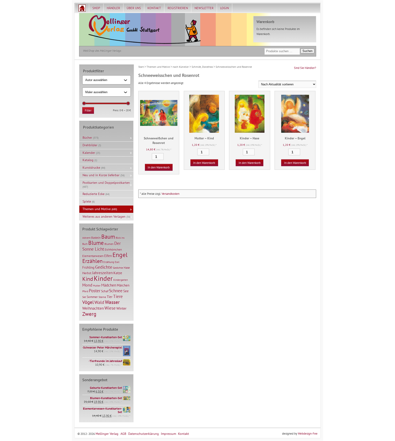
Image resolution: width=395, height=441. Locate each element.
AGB (123, 433)
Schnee (116, 290)
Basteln (96, 238)
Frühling (88, 267)
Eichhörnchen (113, 249)
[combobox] (104, 79)
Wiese (110, 308)
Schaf (104, 291)
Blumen (109, 244)
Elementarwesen (93, 256)
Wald (99, 302)
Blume (96, 242)
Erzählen (92, 261)
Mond (87, 285)
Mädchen (108, 285)
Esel (117, 262)
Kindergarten (120, 279)
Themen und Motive (158, 66)
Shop (96, 8)
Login (224, 8)
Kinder (103, 278)
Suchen (307, 51)
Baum (108, 236)
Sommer (92, 297)
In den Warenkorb (159, 167)
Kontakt (154, 8)
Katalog (88, 160)
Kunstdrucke (91, 167)
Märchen (123, 285)
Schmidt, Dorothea (202, 66)
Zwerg (89, 313)
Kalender (89, 153)
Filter (88, 110)
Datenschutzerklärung (143, 433)
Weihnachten (93, 308)
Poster (94, 290)
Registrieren (178, 8)
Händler (113, 8)
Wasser (112, 302)
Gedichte (103, 267)
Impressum (168, 433)
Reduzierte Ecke (93, 194)
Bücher (87, 137)
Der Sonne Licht (101, 246)
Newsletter (204, 8)
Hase (127, 267)
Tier (109, 296)
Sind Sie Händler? (305, 68)
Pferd (85, 291)
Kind (87, 278)
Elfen (108, 256)
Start (141, 66)
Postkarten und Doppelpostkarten (106, 183)
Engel (120, 255)
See (126, 291)
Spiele (87, 201)
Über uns (134, 8)
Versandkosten (170, 194)
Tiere (118, 296)
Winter (121, 308)
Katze (117, 272)
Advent (86, 237)
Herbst (86, 273)
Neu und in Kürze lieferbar (101, 175)
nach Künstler (181, 66)
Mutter (97, 285)
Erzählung (108, 262)
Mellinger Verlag (107, 433)
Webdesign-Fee (308, 434)
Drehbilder (90, 145)
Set (84, 297)
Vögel (88, 302)
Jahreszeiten (102, 272)
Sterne (102, 297)
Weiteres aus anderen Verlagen (104, 216)
